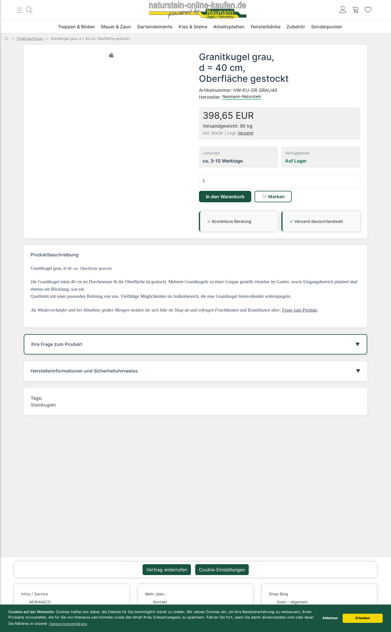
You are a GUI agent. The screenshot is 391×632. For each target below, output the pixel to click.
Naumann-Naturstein (241, 96)
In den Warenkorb (225, 196)
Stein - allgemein (292, 602)
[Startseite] (7, 38)
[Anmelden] (342, 10)
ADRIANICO (40, 602)
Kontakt (160, 602)
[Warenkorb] (355, 10)
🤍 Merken (273, 196)
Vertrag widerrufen (166, 569)
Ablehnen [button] (330, 618)
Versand (245, 132)
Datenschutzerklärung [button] (68, 624)
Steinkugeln (43, 405)
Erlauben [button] (363, 618)
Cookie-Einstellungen (222, 569)
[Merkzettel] (368, 10)
